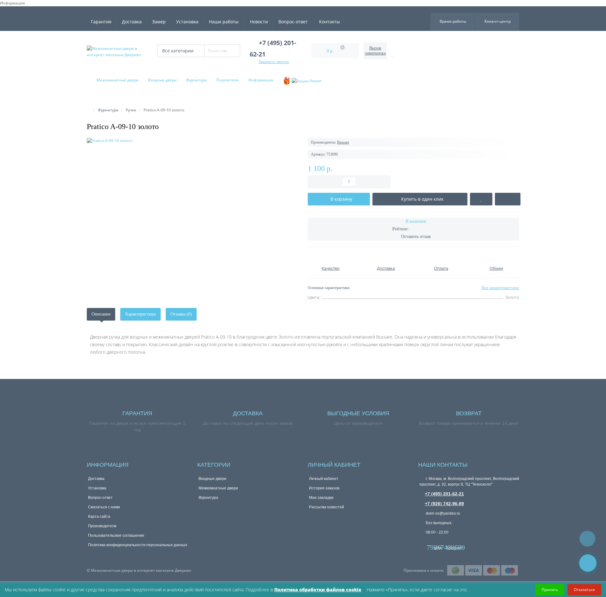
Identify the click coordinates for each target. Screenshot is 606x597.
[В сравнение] (507, 199)
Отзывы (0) (181, 314)
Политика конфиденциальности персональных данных (137, 545)
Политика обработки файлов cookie (317, 590)
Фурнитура (196, 80)
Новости (259, 22)
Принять (550, 589)
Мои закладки (321, 497)
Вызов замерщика (375, 51)
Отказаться (584, 589)
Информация (260, 80)
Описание (101, 314)
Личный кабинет (323, 478)
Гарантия (101, 22)
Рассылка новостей (326, 507)
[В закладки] (481, 199)
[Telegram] (449, 542)
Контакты (329, 22)
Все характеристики (500, 287)
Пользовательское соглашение (116, 535)
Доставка (132, 22)
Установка (187, 22)
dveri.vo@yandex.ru (442, 513)
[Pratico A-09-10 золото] (192, 140)
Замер (159, 22)
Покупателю (227, 80)
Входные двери (162, 80)
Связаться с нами (104, 507)
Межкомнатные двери (118, 80)
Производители (102, 526)
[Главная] (89, 110)
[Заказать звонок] (588, 563)
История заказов (324, 488)
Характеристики (140, 314)
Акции (315, 80)
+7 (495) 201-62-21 (444, 493)
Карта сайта (99, 516)
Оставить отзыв (416, 236)
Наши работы (224, 22)
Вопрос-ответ (293, 22)
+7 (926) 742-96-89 (444, 503)
